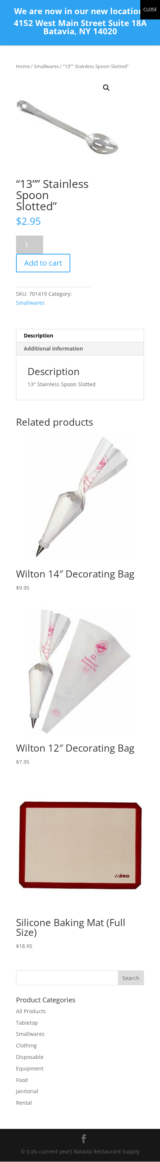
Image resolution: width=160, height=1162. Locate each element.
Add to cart (43, 263)
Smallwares (46, 66)
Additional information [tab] (53, 348)
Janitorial (27, 1091)
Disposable (30, 1056)
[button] (106, 88)
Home (23, 66)
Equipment (30, 1068)
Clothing (26, 1045)
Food (22, 1079)
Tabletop (27, 1022)
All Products (31, 1011)
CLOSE (150, 9)
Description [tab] (38, 335)
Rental (24, 1102)
